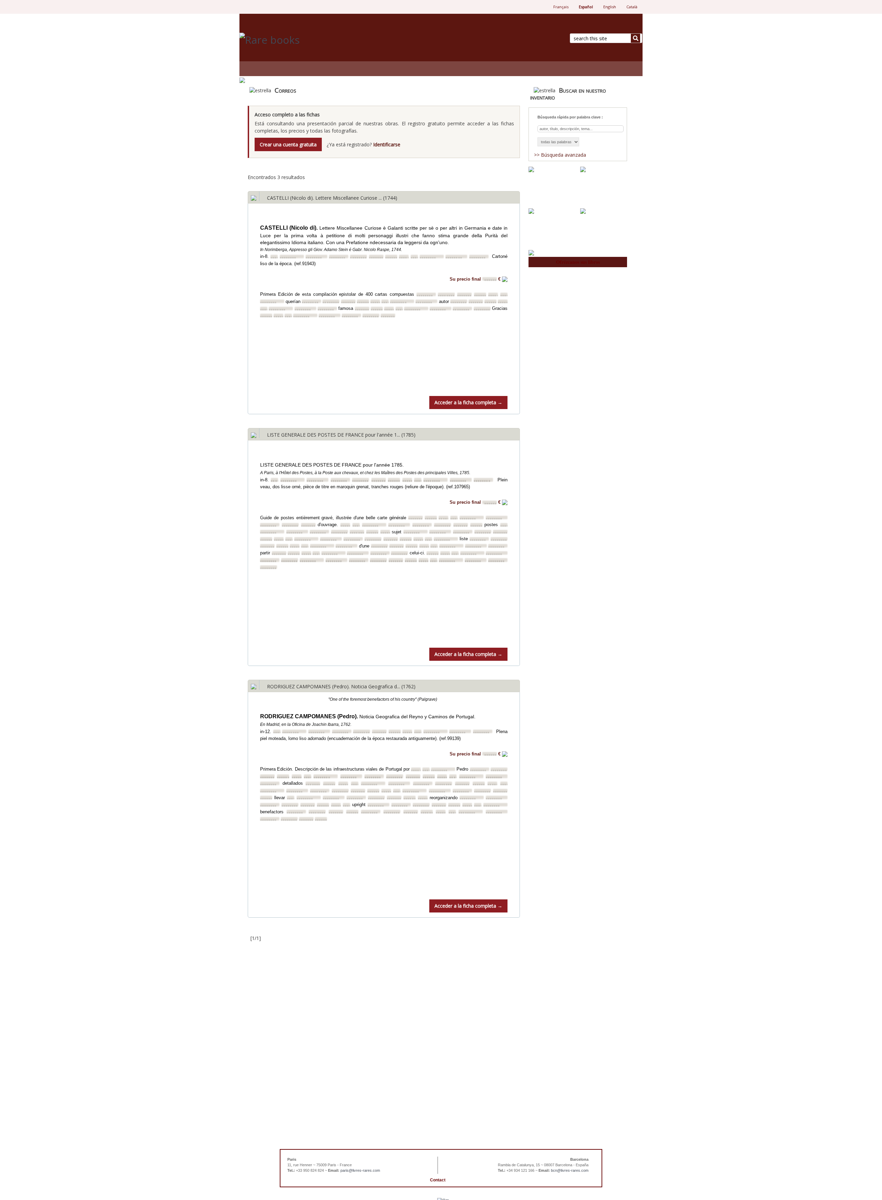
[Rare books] (337, 40)
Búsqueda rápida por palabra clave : (570, 117)
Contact (437, 1180)
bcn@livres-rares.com (569, 1170)
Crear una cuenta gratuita (288, 144)
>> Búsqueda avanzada (560, 155)
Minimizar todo (502, 171)
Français (560, 6)
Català (631, 6)
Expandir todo (462, 168)
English (609, 6)
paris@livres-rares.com (360, 1170)
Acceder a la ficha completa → (468, 402)
